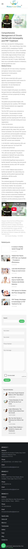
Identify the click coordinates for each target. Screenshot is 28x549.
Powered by (6, 547)
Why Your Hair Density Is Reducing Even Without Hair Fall (16, 420)
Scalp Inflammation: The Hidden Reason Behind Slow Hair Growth (16, 411)
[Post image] (6, 249)
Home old (4, 519)
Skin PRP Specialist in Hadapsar (11, 228)
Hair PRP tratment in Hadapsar (12, 222)
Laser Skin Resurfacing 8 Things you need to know (18, 270)
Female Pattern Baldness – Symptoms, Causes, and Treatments (16, 429)
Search (5, 318)
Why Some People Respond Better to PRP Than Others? (16, 393)
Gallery (3, 529)
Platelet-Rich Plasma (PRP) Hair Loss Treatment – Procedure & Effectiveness (19, 259)
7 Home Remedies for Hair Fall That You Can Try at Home (16, 402)
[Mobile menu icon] (2, 4)
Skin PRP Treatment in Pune (18, 230)
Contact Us (4, 540)
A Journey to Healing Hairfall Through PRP (17, 248)
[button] (3, 545)
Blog (3, 536)
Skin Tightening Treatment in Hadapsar (10, 232)
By (10, 236)
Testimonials (5, 526)
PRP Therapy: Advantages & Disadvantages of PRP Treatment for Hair (19, 302)
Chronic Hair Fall (10, 221)
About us (4, 522)
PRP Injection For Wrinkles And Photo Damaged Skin (19, 292)
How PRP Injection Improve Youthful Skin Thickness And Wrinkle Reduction (18, 281)
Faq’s (3, 533)
